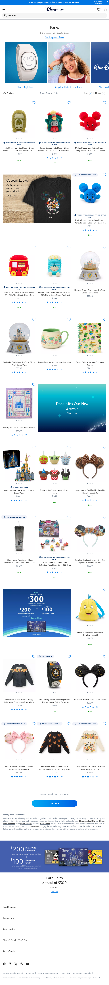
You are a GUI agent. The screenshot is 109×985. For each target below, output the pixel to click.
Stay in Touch (9, 951)
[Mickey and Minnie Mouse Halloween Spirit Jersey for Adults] (90, 743)
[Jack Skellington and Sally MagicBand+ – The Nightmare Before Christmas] (54, 676)
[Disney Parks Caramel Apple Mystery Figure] (54, 466)
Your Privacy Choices (9, 978)
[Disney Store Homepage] (54, 9)
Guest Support (9, 907)
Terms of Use (30, 973)
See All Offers (99, 3)
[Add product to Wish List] (33, 102)
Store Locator (9, 929)
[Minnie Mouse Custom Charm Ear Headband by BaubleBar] (19, 743)
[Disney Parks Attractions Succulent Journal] (90, 339)
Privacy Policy (65, 973)
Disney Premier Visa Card (15, 940)
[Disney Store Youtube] (27, 964)
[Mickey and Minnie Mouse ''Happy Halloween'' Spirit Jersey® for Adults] (19, 676)
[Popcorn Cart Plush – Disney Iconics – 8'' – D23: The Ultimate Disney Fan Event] (19, 266)
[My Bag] (105, 9)
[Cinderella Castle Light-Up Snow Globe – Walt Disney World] (19, 339)
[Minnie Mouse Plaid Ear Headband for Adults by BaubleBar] (90, 466)
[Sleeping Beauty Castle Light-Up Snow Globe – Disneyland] (90, 266)
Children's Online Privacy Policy (29, 978)
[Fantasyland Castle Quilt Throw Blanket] (19, 404)
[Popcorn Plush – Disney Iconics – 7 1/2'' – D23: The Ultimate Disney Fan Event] (54, 266)
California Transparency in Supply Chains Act (85, 978)
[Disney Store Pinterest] (21, 964)
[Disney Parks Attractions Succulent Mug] (54, 339)
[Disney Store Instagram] (10, 964)
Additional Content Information (47, 973)
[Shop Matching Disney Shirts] (37, 199)
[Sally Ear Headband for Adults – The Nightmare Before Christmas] (90, 536)
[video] (26, 62)
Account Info (8, 918)
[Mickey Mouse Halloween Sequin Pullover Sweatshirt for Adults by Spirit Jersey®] (54, 743)
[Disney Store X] (16, 964)
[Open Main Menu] (3, 9)
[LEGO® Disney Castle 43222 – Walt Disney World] (19, 466)
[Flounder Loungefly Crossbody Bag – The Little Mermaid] (90, 609)
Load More (54, 803)
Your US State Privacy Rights (81, 973)
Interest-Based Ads (60, 978)
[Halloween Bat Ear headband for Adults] (90, 676)
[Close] (107, 3)
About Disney (47, 978)
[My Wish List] (98, 9)
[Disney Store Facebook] (3, 964)
